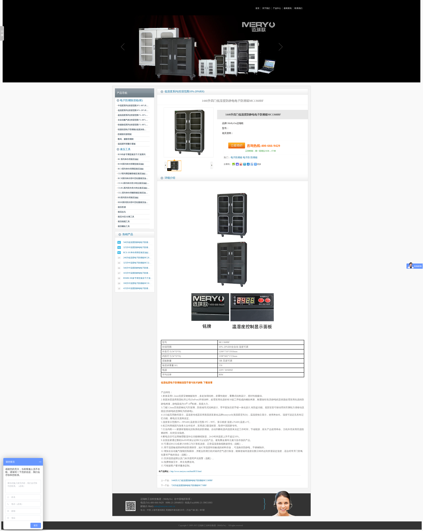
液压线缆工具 (123, 221)
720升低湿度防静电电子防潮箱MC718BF (189, 485)
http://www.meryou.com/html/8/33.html (186, 471)
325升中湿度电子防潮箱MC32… (137, 263)
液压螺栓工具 (123, 226)
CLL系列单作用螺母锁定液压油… (132, 193)
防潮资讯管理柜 (124, 134)
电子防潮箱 (236, 157)
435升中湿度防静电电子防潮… (136, 288)
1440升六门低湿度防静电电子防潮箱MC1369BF (192, 480)
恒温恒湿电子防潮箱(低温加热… (131, 129)
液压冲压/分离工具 (125, 217)
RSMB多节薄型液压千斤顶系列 (131, 154)
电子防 (246, 157)
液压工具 (125, 149)
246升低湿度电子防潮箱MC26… (137, 257)
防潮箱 (253, 157)
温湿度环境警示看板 (126, 144)
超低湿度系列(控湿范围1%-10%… (132, 115)
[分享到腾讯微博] (244, 164)
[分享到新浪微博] (241, 164)
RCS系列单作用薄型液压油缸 (130, 169)
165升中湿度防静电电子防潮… (136, 273)
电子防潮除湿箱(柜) (131, 100)
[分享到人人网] (248, 164)
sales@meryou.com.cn (164, 506)
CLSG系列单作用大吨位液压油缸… (133, 183)
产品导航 (122, 93)
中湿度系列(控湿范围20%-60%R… (132, 105)
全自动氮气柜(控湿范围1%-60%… (132, 120)
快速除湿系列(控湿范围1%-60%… (132, 125)
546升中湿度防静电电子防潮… (136, 268)
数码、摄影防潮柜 (125, 139)
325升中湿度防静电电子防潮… (136, 247)
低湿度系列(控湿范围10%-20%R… (132, 110)
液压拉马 (121, 212)
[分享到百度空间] (233, 164)
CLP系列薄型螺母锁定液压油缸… (132, 173)
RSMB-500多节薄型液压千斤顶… (137, 278)
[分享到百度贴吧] (251, 164)
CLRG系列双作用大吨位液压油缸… (133, 188)
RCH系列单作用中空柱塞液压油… (132, 178)
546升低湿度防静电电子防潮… (136, 242)
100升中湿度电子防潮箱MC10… (137, 283)
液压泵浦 (121, 207)
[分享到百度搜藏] (237, 164)
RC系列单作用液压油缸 (128, 159)
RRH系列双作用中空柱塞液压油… (132, 202)
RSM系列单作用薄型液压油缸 (130, 164)
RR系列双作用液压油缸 (128, 197)
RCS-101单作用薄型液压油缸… (137, 252)
